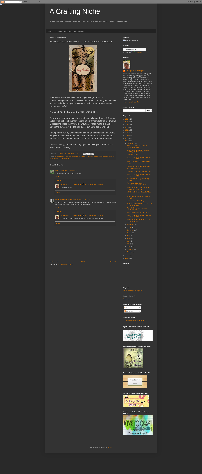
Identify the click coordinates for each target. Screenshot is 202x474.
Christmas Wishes (132, 154)
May (128, 241)
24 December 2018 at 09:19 (68, 170)
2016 (127, 258)
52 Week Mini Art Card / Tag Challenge (70, 31)
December (130, 143)
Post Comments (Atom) (65, 264)
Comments (129, 311)
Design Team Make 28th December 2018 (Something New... (138, 151)
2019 (127, 138)
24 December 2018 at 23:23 (94, 184)
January (129, 252)
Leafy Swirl (97, 156)
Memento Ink (104, 156)
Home (50, 31)
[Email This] (84, 154)
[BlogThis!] (86, 154)
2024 (127, 124)
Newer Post (54, 261)
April (128, 244)
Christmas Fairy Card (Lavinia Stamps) (139, 171)
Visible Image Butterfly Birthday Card (138, 166)
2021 (127, 133)
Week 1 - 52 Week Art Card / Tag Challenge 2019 (137, 146)
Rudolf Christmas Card (134, 169)
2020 (127, 135)
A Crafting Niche (75, 11)
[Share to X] (88, 154)
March (129, 246)
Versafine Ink (65, 158)
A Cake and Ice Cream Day (135, 201)
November (130, 224)
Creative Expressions (87, 156)
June (128, 238)
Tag (60, 158)
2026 (127, 119)
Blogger (109, 447)
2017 (127, 255)
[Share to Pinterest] (93, 154)
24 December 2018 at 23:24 (94, 215)
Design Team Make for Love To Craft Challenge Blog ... (138, 220)
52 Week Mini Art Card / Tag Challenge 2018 (67, 156)
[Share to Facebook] (91, 154)
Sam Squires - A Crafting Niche (71, 184)
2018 (127, 141)
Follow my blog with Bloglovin (132, 291)
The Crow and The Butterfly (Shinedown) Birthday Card (136, 184)
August (129, 233)
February (130, 249)
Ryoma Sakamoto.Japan (63, 199)
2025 (127, 122)
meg (56, 170)
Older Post (112, 261)
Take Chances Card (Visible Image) (138, 212)
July (128, 235)
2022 (127, 130)
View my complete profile (131, 102)
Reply (57, 176)
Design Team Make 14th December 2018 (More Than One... (138, 188)
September (130, 230)
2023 (127, 127)
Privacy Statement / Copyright (134, 320)
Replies (59, 180)
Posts (128, 307)
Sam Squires (127, 299)
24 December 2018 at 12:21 (81, 199)
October (129, 227)
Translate (139, 52)
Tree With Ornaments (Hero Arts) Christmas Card (137, 208)
